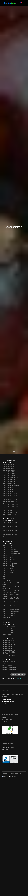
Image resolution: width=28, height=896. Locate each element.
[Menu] (24, 3)
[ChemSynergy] (11, 3)
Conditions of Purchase (8, 701)
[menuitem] (14, 3)
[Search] (14, 3)
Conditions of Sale (7, 703)
